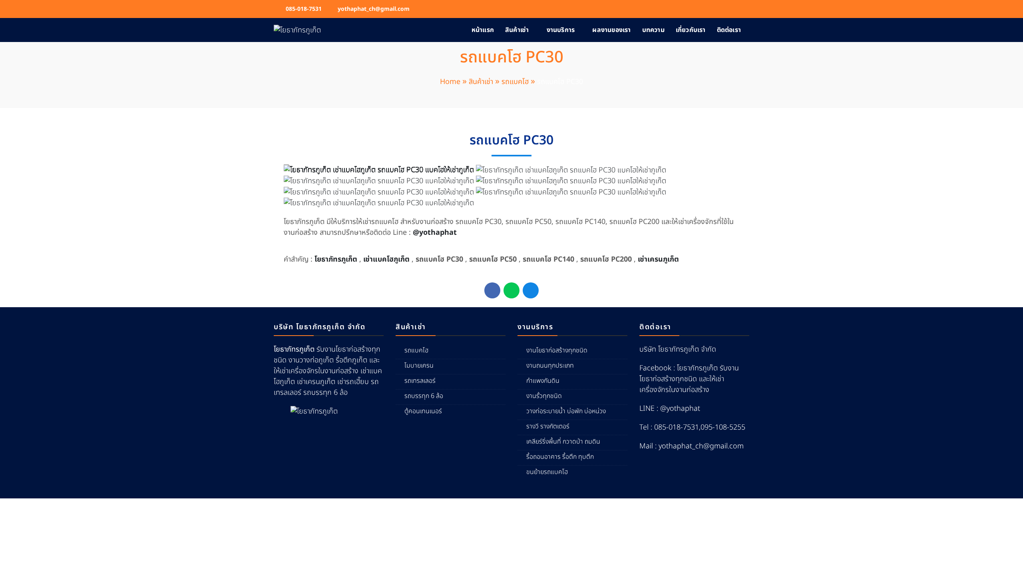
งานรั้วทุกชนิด (544, 396)
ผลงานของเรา (611, 30)
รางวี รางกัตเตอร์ (547, 426)
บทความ (653, 30)
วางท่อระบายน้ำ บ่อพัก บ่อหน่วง (566, 411)
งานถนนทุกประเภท (550, 365)
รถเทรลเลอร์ (420, 381)
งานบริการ (561, 30)
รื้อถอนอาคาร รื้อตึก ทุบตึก (560, 457)
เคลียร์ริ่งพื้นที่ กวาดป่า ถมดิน (563, 441)
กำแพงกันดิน (542, 381)
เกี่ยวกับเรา (691, 30)
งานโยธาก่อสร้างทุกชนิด (556, 350)
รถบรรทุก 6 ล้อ (423, 396)
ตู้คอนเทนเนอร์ (423, 411)
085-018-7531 (304, 9)
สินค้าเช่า (517, 30)
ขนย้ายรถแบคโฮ (547, 472)
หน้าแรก (483, 30)
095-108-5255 (723, 427)
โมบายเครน (419, 365)
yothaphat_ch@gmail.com (374, 9)
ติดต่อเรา (729, 30)
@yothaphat (435, 232)
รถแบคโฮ (416, 350)
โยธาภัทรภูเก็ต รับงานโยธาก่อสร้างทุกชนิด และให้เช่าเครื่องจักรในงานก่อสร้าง (689, 379)
